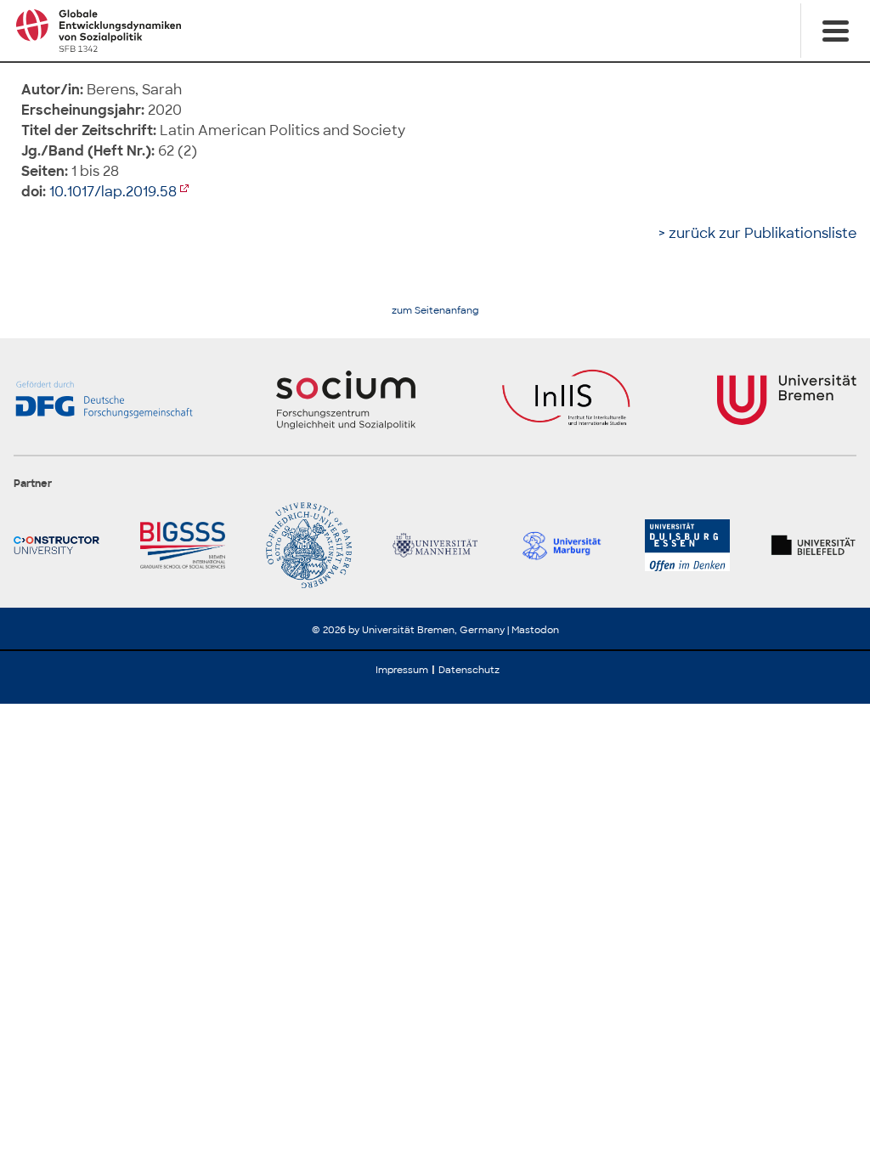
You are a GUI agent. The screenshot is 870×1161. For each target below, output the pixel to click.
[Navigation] (835, 30)
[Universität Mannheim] (435, 545)
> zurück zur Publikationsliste (757, 233)
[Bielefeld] (813, 545)
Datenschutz (469, 670)
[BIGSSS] (183, 545)
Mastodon (535, 630)
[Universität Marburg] (561, 545)
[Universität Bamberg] (309, 545)
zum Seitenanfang (435, 310)
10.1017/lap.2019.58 (113, 192)
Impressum (402, 670)
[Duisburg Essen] (688, 545)
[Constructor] (56, 545)
